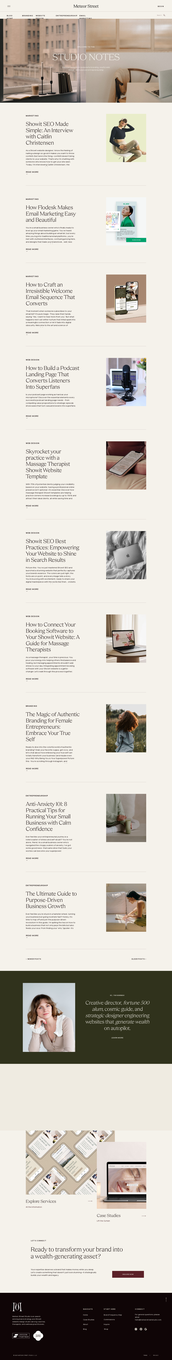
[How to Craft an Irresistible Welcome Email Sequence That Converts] (126, 299)
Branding (31, 706)
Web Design (32, 360)
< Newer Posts (33, 959)
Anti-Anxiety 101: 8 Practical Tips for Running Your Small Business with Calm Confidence (48, 817)
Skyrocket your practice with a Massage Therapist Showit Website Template (48, 464)
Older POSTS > (138, 959)
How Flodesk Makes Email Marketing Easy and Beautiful (51, 214)
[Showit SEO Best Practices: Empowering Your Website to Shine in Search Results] (126, 555)
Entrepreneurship (37, 795)
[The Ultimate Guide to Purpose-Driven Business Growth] (126, 908)
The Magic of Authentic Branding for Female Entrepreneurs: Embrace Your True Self (53, 727)
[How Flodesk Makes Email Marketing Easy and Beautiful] (126, 221)
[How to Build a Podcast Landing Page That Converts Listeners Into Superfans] (126, 382)
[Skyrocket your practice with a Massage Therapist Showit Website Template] (126, 465)
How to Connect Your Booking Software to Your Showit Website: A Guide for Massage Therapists (52, 637)
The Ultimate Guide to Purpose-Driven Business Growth (51, 900)
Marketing (32, 115)
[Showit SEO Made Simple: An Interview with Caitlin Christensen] (126, 138)
